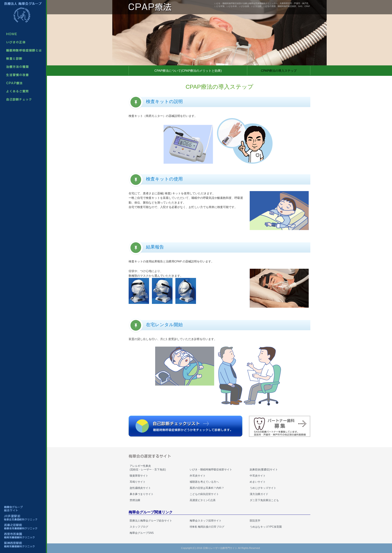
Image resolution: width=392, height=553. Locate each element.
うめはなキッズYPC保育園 (266, 526)
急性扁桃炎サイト (140, 487)
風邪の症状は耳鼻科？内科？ (207, 487)
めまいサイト (258, 481)
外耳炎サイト (198, 475)
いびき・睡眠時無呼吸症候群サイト (211, 469)
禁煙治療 (135, 500)
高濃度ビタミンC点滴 (202, 500)
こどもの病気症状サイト (204, 494)
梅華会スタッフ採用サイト (206, 520)
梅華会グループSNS (142, 532)
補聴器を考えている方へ (204, 481)
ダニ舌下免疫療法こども (264, 500)
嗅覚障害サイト (139, 475)
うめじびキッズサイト (263, 487)
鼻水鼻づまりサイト (142, 494)
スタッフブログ (139, 526)
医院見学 (255, 520)
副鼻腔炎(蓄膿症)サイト (264, 469)
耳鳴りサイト (138, 481)
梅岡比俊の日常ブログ (207, 526)
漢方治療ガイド (259, 494)
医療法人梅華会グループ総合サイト (151, 520)
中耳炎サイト (258, 475)
